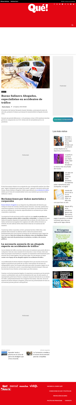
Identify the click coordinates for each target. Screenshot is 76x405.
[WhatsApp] (31, 368)
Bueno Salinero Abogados (9, 205)
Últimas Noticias (4, 1)
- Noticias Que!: (14, 1)
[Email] (45, 368)
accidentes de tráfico (42, 190)
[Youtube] (71, 4)
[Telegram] (62, 4)
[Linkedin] (40, 368)
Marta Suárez (6, 107)
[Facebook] (54, 4)
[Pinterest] (27, 368)
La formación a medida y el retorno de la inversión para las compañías (41, 355)
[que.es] (38, 8)
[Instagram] (57, 4)
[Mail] (60, 4)
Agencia (4, 91)
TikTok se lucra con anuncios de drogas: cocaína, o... (62, 1)
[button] (72, 25)
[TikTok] (65, 4)
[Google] (73, 4)
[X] (68, 4)
